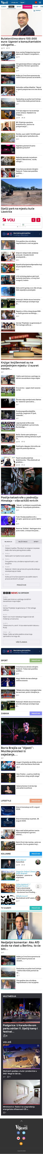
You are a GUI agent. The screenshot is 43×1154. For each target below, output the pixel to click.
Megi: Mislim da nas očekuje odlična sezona (26, 679)
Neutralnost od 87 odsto (25, 898)
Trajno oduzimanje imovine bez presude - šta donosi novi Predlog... (26, 890)
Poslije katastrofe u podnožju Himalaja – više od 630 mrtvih (19, 499)
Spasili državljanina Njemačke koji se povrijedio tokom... (29, 265)
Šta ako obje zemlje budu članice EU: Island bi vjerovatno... (28, 400)
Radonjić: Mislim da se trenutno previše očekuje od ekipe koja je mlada (22, 570)
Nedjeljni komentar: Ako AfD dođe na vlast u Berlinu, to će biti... (21, 945)
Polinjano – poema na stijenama (24, 876)
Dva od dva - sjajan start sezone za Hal (28, 389)
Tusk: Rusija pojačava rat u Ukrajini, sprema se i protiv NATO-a (29, 519)
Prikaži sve (21, 585)
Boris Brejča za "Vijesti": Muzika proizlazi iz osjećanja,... (17, 751)
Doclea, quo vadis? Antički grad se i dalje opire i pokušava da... (28, 135)
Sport (4, 660)
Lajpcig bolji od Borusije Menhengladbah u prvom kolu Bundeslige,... (27, 425)
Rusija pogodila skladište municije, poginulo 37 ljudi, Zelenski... (26, 413)
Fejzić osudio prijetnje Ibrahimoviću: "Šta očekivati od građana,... (28, 460)
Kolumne (6, 853)
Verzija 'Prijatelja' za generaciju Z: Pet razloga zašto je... (29, 324)
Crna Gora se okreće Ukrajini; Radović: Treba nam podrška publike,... (27, 171)
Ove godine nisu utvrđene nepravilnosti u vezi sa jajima (27, 242)
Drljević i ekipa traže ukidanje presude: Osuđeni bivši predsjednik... (27, 255)
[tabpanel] (21, 29)
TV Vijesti (6, 908)
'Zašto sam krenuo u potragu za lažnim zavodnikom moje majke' (28, 377)
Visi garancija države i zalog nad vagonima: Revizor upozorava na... (28, 66)
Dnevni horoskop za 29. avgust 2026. (28, 808)
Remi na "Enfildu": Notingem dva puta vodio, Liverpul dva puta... (28, 529)
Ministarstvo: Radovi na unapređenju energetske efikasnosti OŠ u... (19, 1108)
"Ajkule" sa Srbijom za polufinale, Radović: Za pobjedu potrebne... (28, 506)
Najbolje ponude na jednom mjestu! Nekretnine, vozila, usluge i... (26, 159)
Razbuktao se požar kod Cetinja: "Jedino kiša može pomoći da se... (29, 100)
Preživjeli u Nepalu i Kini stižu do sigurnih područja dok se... (28, 447)
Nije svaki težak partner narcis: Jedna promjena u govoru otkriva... (28, 832)
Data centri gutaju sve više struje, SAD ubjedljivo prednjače (29, 289)
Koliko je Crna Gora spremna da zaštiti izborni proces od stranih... (29, 76)
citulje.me (14, 2)
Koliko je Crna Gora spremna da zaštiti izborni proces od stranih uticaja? (21, 578)
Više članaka (21, 642)
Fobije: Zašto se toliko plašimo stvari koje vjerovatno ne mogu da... (17, 635)
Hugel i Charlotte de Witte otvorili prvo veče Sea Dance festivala (29, 763)
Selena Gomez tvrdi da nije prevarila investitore (26, 787)
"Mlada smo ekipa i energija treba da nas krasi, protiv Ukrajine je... (28, 691)
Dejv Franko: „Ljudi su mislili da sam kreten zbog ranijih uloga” (28, 775)
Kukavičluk (20, 862)
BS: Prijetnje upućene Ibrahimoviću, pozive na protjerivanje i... (25, 124)
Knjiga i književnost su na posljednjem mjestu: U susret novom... (20, 365)
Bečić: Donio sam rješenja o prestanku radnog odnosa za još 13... (28, 437)
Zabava (5, 713)
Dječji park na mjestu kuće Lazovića (17, 210)
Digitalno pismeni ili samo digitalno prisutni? (25, 147)
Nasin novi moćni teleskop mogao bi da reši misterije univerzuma (18, 618)
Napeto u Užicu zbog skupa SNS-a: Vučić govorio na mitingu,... (28, 312)
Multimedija (9, 996)
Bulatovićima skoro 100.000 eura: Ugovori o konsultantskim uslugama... (21, 41)
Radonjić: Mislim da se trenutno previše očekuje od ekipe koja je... (28, 301)
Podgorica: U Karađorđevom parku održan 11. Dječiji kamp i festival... (20, 1028)
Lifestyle (6, 800)
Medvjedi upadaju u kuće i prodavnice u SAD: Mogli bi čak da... (20, 1072)
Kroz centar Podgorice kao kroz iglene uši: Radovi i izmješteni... (28, 53)
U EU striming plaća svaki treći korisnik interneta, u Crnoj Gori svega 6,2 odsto (28, 278)
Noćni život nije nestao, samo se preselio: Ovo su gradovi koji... (28, 843)
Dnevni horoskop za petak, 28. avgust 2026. (27, 820)
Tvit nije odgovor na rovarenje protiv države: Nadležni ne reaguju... (27, 113)
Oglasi (22, 2)
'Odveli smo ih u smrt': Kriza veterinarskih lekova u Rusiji (21, 626)
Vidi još (7, 1042)
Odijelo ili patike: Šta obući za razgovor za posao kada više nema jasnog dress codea (22, 549)
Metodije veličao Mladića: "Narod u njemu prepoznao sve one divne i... (29, 89)
